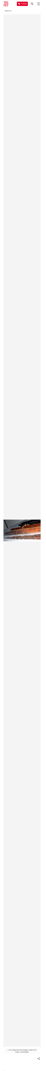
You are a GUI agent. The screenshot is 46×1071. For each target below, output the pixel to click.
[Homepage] (6, 3)
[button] (39, 1059)
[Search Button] (32, 4)
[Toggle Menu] (39, 4)
